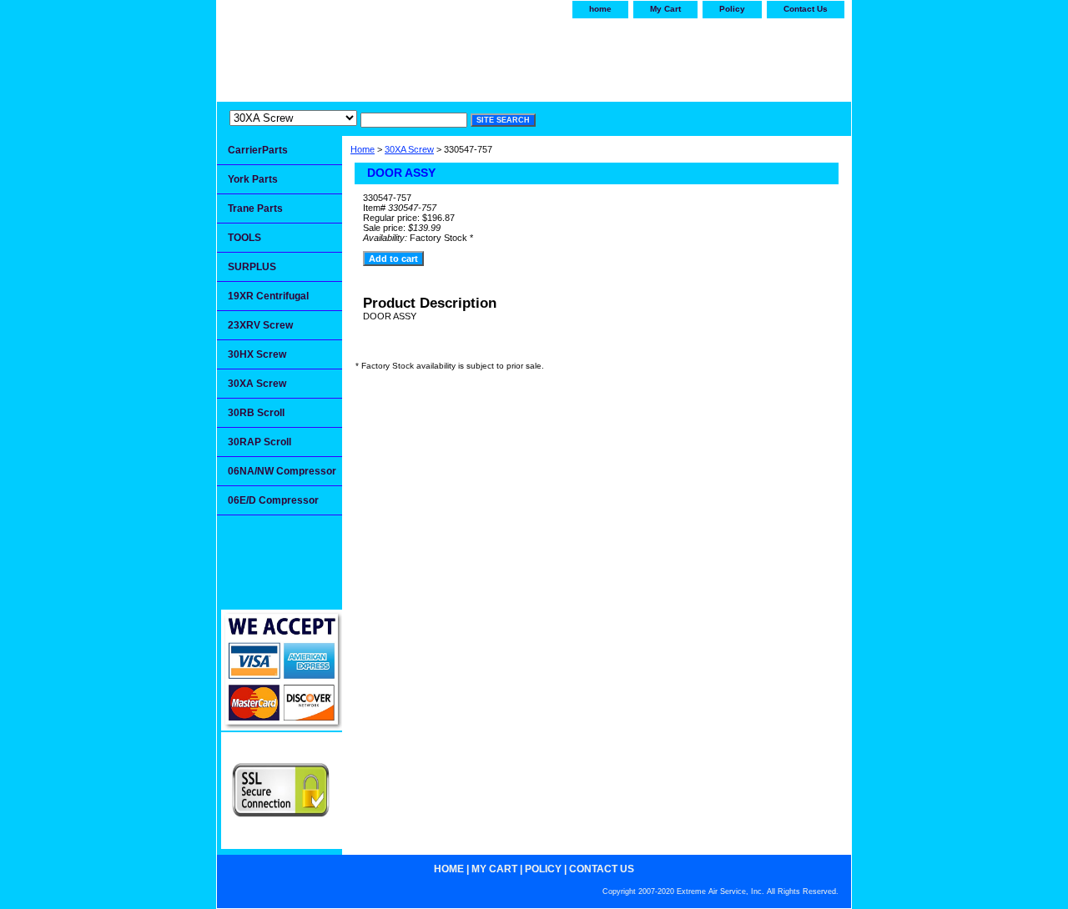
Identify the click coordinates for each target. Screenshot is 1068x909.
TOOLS (244, 238)
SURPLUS (252, 267)
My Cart (665, 8)
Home (362, 149)
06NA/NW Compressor (282, 471)
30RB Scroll (256, 413)
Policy (732, 8)
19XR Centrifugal (268, 296)
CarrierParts (258, 150)
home (600, 8)
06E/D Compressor (273, 500)
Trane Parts (255, 208)
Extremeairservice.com (382, 56)
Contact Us (805, 8)
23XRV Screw (260, 325)
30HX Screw (257, 354)
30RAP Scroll (259, 442)
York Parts (253, 179)
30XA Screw (409, 149)
